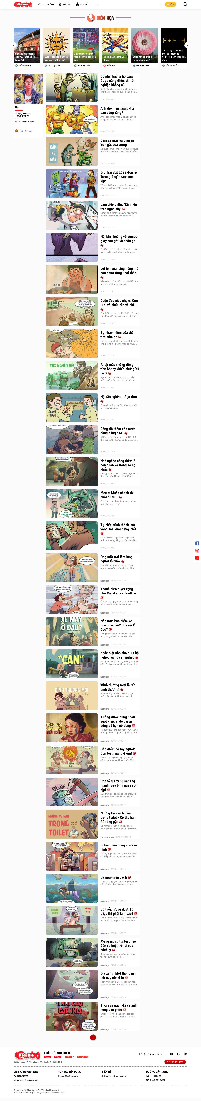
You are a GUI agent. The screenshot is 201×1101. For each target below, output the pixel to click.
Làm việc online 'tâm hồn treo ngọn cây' (118, 206)
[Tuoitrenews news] (82, 1057)
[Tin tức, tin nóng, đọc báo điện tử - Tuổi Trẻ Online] (48, 1057)
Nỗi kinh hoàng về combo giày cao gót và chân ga (118, 238)
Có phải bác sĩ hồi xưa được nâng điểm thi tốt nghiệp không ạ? (117, 80)
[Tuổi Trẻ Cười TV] (178, 1054)
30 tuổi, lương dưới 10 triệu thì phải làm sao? (117, 911)
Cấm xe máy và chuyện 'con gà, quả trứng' (117, 142)
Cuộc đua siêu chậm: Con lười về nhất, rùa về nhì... (119, 302)
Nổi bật (67, 4)
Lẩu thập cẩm (24, 66)
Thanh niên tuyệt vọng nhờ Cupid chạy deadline (118, 591)
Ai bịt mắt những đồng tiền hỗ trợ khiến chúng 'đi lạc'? (119, 369)
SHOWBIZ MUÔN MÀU (174, 66)
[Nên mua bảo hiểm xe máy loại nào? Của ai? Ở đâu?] (72, 631)
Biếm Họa (81, 66)
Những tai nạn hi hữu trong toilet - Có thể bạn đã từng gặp (118, 817)
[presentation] (14, 45)
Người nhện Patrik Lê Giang (84, 58)
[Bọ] (28, 89)
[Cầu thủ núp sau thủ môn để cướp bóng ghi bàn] (56, 45)
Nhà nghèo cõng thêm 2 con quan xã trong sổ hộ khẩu (117, 465)
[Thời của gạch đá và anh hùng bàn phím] (72, 1016)
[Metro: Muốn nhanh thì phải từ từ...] (72, 503)
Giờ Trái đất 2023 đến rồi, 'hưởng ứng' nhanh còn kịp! (119, 176)
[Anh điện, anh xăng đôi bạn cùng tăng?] (72, 119)
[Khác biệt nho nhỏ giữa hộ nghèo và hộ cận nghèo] (72, 663)
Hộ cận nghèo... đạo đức (118, 397)
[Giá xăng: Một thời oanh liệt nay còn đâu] (72, 984)
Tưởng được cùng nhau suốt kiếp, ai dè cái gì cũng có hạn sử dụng (117, 721)
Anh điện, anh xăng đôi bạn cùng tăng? (117, 110)
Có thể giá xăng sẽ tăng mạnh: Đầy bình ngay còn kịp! (118, 785)
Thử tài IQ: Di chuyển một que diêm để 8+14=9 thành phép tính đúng (144, 55)
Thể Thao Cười (54, 66)
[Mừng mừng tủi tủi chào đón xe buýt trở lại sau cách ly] (72, 952)
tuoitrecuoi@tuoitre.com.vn (116, 1076)
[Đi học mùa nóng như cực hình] (72, 856)
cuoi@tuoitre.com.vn (69, 1076)
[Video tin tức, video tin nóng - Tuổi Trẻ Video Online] (71, 1057)
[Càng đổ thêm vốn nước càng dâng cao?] (72, 439)
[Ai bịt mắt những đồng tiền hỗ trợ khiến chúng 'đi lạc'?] (72, 375)
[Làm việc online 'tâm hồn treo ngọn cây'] (72, 215)
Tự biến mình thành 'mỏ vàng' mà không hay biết (118, 527)
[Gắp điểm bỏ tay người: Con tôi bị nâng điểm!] (72, 760)
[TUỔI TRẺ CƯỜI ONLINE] (27, 1056)
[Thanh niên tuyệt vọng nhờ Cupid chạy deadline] (72, 599)
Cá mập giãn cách (114, 877)
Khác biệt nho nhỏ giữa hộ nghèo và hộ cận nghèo (119, 655)
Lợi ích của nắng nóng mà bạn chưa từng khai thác (119, 270)
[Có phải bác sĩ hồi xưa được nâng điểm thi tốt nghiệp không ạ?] (72, 87)
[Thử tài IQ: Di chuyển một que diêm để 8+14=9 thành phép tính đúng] (144, 45)
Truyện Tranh (107, 837)
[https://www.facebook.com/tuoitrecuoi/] (171, 1054)
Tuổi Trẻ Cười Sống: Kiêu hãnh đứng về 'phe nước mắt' (173, 56)
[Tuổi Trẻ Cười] (185, 1054)
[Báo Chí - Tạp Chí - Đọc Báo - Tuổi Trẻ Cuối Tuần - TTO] (59, 1057)
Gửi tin (172, 4)
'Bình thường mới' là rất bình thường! (117, 687)
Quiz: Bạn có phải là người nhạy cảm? (113, 58)
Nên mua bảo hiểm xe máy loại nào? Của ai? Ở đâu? (117, 625)
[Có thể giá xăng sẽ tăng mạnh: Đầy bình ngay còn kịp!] (72, 792)
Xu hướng (48, 4)
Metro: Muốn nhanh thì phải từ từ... (117, 495)
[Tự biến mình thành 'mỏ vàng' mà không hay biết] (72, 535)
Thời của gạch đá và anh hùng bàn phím (118, 1007)
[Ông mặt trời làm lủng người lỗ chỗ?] (72, 567)
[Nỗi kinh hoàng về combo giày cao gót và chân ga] (72, 247)
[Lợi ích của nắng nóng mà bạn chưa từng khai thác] (72, 279)
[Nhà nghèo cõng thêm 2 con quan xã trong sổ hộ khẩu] (72, 471)
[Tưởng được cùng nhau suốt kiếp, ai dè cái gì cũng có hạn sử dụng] (72, 728)
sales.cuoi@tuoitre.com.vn (27, 1080)
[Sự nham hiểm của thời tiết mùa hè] (72, 343)
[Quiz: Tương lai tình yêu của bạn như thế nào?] (27, 45)
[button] (97, 5)
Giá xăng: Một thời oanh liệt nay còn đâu (118, 975)
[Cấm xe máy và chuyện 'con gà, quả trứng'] (72, 151)
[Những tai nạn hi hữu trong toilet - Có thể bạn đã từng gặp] (72, 824)
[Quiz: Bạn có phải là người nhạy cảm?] (115, 45)
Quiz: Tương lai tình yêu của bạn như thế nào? (26, 58)
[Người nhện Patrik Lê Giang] (86, 45)
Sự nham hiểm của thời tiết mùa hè (117, 335)
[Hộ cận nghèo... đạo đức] (72, 407)
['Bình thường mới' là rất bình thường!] (72, 696)
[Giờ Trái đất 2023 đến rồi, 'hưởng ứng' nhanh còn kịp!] (72, 183)
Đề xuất (84, 4)
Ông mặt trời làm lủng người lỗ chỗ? (116, 559)
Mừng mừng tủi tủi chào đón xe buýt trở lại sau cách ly (118, 945)
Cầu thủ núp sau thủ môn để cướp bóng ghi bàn (56, 56)
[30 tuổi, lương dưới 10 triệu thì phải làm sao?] (72, 920)
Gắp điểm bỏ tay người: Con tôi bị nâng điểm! (117, 751)
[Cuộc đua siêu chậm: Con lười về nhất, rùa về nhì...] (72, 311)
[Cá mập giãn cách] (72, 888)
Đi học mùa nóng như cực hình (119, 847)
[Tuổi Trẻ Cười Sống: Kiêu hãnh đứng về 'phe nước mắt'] (174, 45)
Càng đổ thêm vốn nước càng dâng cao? (118, 431)
